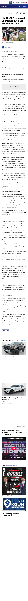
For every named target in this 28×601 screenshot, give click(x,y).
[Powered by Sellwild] (24, 426)
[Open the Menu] (2, 2)
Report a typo (6, 330)
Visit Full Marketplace (21, 340)
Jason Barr (9, 47)
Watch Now (23, 2)
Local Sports (7, 13)
